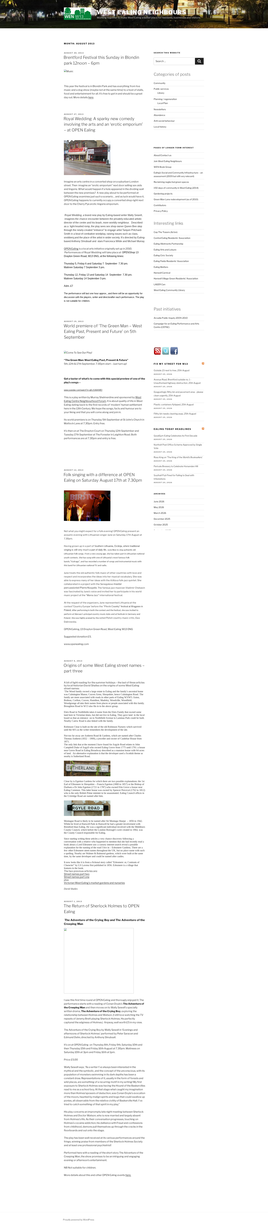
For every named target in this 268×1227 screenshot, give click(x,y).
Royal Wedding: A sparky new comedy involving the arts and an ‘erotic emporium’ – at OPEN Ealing (103, 124)
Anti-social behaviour (164, 120)
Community (159, 83)
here (90, 97)
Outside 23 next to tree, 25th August (172, 370)
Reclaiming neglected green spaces (171, 182)
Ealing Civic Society (163, 255)
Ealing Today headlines (172, 429)
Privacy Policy (161, 211)
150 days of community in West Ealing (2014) (176, 188)
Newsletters (160, 109)
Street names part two (76, 874)
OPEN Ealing (71, 248)
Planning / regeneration (165, 99)
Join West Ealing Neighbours (168, 161)
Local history (160, 126)
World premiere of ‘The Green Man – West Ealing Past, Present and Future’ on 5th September (103, 331)
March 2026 (160, 513)
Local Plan (162, 103)
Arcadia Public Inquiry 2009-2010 (171, 318)
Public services (161, 89)
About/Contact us (162, 155)
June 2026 (159, 501)
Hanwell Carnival (162, 272)
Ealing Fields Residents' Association (171, 261)
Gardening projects (163, 193)
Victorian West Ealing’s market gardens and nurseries (94, 882)
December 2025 (162, 519)
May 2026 (159, 507)
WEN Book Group (162, 167)
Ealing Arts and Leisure (165, 249)
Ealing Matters (161, 267)
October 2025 (161, 524)
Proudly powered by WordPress (78, 1219)
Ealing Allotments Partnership (168, 243)
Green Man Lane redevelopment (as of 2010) (176, 199)
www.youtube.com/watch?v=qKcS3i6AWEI (83, 390)
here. (128, 1175)
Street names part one (76, 877)
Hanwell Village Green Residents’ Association (176, 278)
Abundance (159, 115)
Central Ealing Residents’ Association (172, 238)
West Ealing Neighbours (141, 12)
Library (160, 93)
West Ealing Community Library (169, 290)
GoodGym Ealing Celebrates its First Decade (175, 435)
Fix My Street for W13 (171, 363)
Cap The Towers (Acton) (165, 232)
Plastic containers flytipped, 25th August (174, 404)
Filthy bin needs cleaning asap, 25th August (175, 413)
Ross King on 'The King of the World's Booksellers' (178, 457)
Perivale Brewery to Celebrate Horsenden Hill (176, 466)
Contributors (160, 205)
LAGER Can (159, 284)
